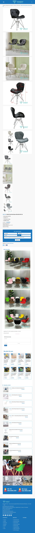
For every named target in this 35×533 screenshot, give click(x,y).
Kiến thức (4, 525)
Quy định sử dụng (15, 525)
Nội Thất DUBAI (10, 513)
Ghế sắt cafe (11, 243)
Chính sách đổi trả (15, 522)
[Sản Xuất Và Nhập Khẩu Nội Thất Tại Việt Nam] (18, 2)
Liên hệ (4, 528)
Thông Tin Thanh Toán (16, 528)
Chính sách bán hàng (16, 521)
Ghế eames (18, 5)
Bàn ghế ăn (4, 524)
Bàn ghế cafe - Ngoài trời (9, 5)
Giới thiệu (4, 521)
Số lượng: (19, 235)
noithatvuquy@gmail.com (9, 508)
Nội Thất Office (14, 512)
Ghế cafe (15, 5)
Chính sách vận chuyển (16, 524)
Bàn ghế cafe (5, 522)
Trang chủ (4, 5)
